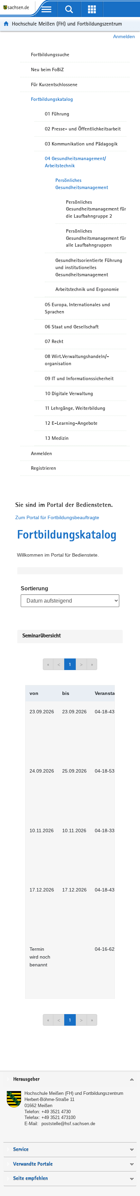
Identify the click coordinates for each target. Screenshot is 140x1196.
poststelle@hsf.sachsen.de (68, 1123)
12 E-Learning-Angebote (71, 423)
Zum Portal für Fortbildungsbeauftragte (57, 517)
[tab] (70, 1079)
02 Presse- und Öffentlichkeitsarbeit (83, 129)
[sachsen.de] (17, 10)
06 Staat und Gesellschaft (72, 327)
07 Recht (54, 341)
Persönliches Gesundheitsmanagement (81, 183)
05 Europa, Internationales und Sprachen (77, 308)
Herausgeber (26, 1079)
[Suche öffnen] (69, 9)
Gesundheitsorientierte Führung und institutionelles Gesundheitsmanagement (88, 267)
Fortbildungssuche (50, 54)
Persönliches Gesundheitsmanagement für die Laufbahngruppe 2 (96, 209)
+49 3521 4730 (56, 1111)
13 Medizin (57, 438)
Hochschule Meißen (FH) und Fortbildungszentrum (67, 23)
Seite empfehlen (30, 1178)
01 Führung (57, 114)
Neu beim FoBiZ (47, 69)
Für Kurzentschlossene (54, 84)
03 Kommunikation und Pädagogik (81, 144)
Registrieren (43, 468)
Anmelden (124, 36)
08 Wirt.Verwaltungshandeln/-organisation (77, 360)
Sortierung (34, 588)
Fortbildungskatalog (52, 99)
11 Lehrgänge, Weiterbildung (75, 408)
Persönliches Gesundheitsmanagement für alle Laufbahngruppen (96, 238)
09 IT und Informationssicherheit (79, 378)
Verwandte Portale (33, 1164)
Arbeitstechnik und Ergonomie (87, 289)
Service (21, 1149)
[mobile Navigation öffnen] (46, 9)
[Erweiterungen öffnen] (92, 9)
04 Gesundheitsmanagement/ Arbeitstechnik (75, 162)
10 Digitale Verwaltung (69, 393)
